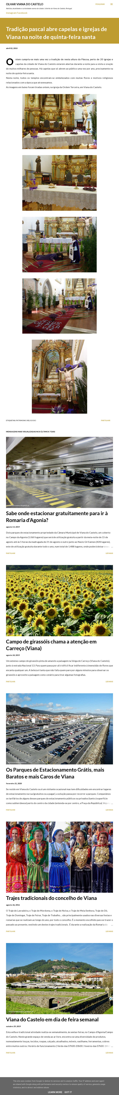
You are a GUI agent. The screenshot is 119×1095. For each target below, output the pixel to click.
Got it (68, 1092)
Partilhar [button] (105, 420)
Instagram (11, 12)
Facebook (22, 12)
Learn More (55, 1092)
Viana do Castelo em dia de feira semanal (52, 1019)
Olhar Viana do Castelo (24, 4)
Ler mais (109, 553)
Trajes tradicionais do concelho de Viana (51, 898)
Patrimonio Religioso (26, 420)
